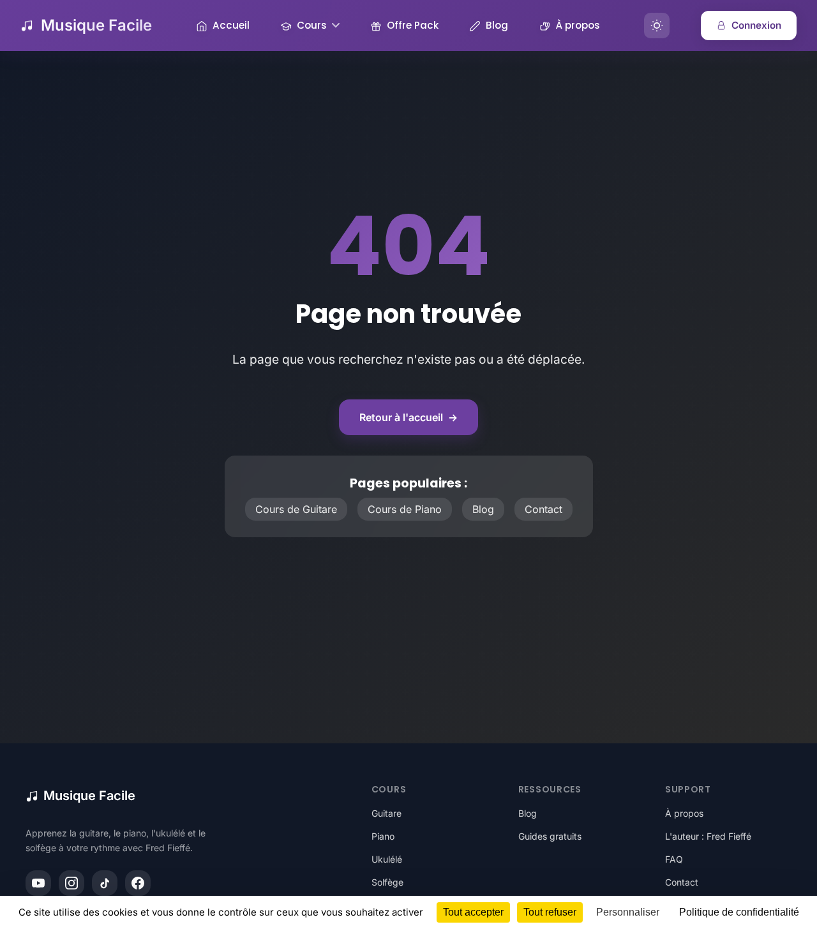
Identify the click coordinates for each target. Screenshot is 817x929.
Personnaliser (627, 912)
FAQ (674, 859)
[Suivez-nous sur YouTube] (38, 883)
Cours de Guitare (296, 509)
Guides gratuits (549, 836)
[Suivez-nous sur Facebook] (138, 883)
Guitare (386, 813)
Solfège (387, 882)
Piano (382, 836)
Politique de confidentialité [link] (739, 912)
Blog (483, 509)
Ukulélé (386, 859)
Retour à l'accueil (408, 417)
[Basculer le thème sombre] (657, 25)
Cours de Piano (405, 509)
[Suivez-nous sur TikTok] (104, 883)
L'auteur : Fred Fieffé (708, 836)
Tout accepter (473, 912)
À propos (684, 813)
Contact (543, 509)
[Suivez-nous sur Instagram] (71, 883)
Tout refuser (549, 912)
